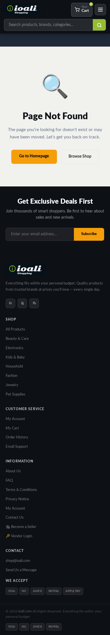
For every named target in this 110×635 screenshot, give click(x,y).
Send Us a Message (21, 570)
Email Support (17, 447)
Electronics (14, 348)
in (10, 303)
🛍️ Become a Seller (21, 527)
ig (22, 303)
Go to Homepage (34, 156)
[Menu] (100, 9)
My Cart (12, 428)
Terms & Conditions (21, 490)
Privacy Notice (17, 499)
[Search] (99, 25)
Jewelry (12, 385)
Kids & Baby (15, 357)
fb (34, 303)
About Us (13, 471)
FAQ (9, 480)
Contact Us (15, 517)
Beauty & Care (17, 339)
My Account (15, 419)
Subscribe (89, 234)
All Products (15, 329)
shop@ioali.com (18, 561)
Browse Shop (80, 156)
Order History (17, 437)
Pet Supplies (15, 394)
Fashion (11, 376)
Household (14, 366)
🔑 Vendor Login (19, 536)
